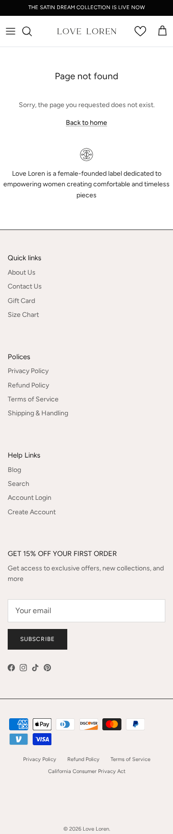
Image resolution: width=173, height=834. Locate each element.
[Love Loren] (87, 31)
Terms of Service (33, 399)
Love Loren (96, 829)
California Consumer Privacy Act (86, 771)
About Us (22, 272)
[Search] (31, 31)
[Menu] (10, 31)
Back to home (86, 123)
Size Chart (23, 315)
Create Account (32, 512)
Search (18, 484)
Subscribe (37, 639)
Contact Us (25, 286)
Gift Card (21, 301)
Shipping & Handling (38, 413)
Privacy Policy (28, 371)
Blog (14, 470)
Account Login (29, 498)
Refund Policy (28, 385)
